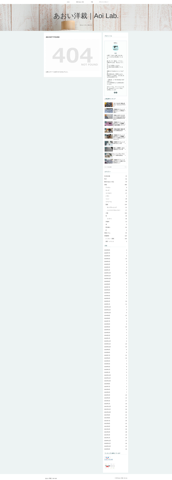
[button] (125, 167)
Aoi (115, 53)
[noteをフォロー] (116, 92)
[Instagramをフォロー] (114, 92)
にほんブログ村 (108, 459)
